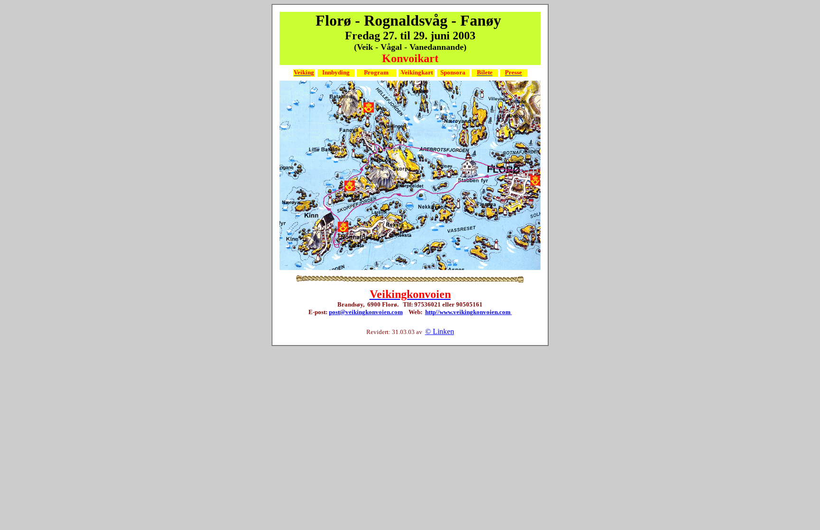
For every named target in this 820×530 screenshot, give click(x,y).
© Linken (439, 331)
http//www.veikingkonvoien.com (468, 312)
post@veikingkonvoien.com (366, 312)
